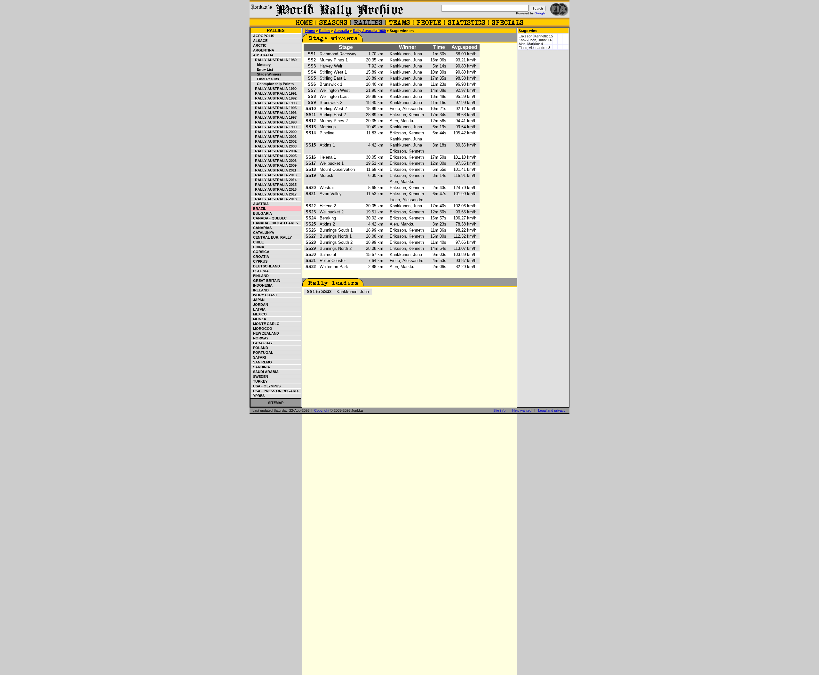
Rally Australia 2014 (274, 180)
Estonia (260, 271)
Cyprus (259, 261)
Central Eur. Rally (271, 237)
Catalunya (262, 232)
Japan (258, 300)
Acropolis (262, 36)
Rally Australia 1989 (274, 60)
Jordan (259, 304)
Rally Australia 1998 (274, 122)
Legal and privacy (552, 410)
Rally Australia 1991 (274, 93)
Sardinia (260, 367)
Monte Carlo (265, 324)
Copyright (321, 410)
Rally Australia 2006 (274, 161)
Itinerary (261, 65)
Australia (262, 55)
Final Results (265, 79)
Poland (259, 348)
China (257, 247)
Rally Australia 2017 (274, 194)
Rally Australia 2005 (274, 156)
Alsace (259, 41)
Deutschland (265, 266)
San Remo (261, 362)
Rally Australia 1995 (274, 108)
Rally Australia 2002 (274, 141)
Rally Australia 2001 (274, 137)
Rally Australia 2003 (274, 146)
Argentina (262, 50)
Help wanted (521, 410)
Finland (260, 276)
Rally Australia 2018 (274, 199)
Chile (257, 242)
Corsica (260, 252)
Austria (260, 204)
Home (310, 31)
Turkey (259, 381)
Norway (259, 338)
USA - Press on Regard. (275, 391)
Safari (258, 357)
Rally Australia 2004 (274, 151)
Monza (258, 319)
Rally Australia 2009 (274, 165)
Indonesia (262, 285)
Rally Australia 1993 (274, 103)
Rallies (276, 30)
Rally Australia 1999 (274, 127)
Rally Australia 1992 (274, 98)
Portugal (262, 352)
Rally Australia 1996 (274, 113)
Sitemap (275, 403)
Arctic (258, 45)
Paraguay (262, 343)
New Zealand (265, 333)
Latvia (258, 309)
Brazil (258, 208)
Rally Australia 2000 (274, 132)
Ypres (258, 396)
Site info (499, 410)
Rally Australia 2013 (274, 175)
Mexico (259, 314)
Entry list (262, 69)
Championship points (272, 84)
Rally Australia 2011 (273, 170)
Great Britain (265, 280)
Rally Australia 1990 (274, 89)
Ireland (260, 290)
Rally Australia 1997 (274, 117)
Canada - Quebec (269, 218)
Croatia (260, 256)
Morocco (261, 328)
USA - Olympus (266, 386)
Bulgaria (261, 213)
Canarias (261, 228)
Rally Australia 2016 (274, 189)
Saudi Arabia (265, 372)
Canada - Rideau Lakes (274, 223)
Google (540, 13)
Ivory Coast (264, 295)
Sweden (259, 376)
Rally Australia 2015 (274, 185)
